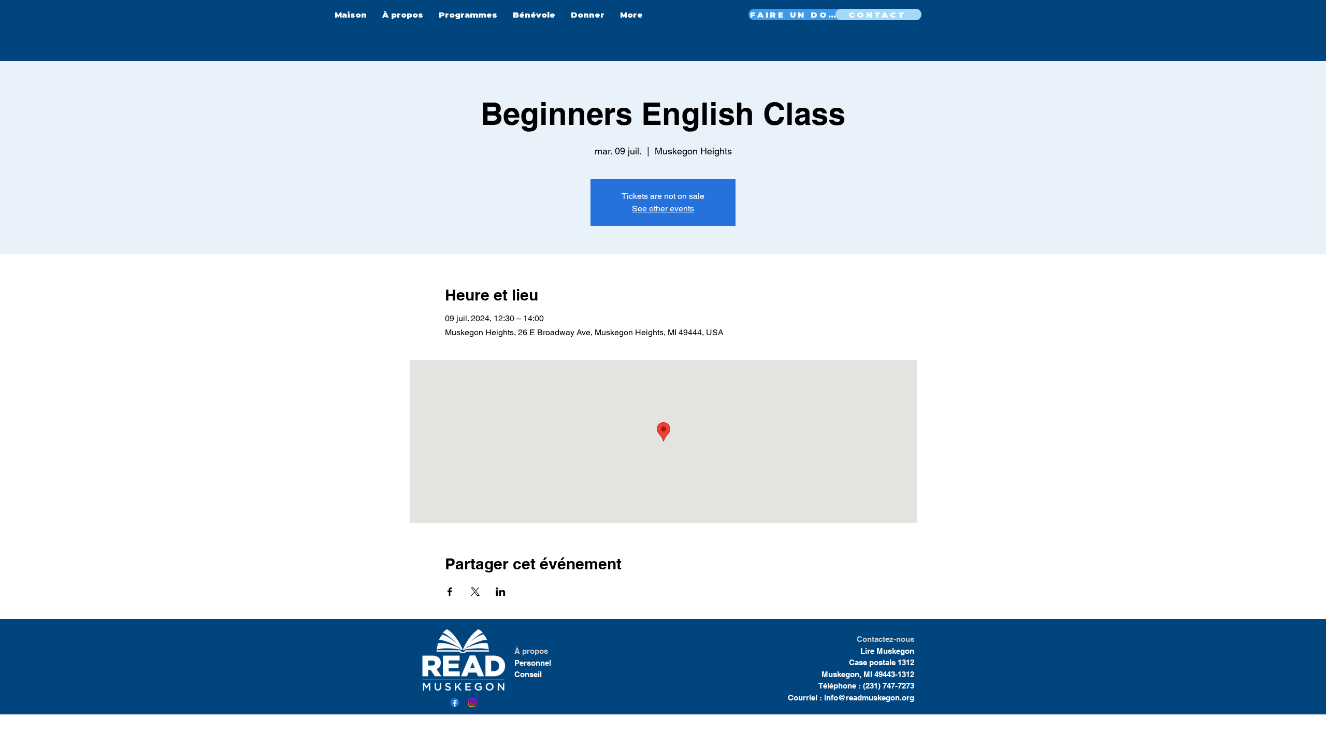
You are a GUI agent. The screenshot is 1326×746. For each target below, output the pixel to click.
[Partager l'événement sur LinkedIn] (501, 591)
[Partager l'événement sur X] (475, 591)
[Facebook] (454, 702)
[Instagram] (472, 702)
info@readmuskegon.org (869, 697)
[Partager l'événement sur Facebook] (450, 591)
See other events (663, 208)
